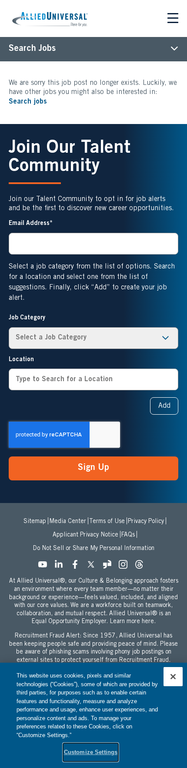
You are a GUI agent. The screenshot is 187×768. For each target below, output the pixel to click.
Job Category (27, 318)
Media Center (67, 522)
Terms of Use (107, 522)
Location (21, 360)
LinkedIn (61, 567)
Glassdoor (110, 567)
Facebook (77, 567)
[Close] (173, 676)
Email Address (29, 224)
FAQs (128, 535)
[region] (93, 715)
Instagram (126, 567)
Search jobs (28, 101)
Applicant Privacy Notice (85, 535)
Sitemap (34, 522)
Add (164, 405)
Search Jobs (32, 49)
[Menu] (172, 19)
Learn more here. (133, 622)
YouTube (45, 567)
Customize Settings (90, 752)
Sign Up (93, 468)
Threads (142, 567)
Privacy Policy (146, 522)
